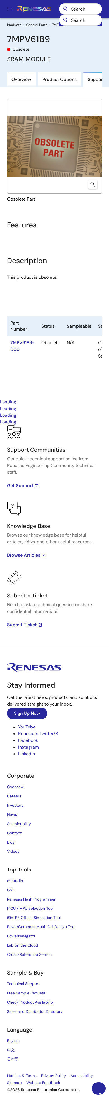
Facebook (28, 740)
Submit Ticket (22, 625)
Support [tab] (96, 79)
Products (14, 25)
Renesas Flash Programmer (31, 899)
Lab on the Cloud (22, 945)
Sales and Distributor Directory (35, 1011)
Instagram (28, 747)
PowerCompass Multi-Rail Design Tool (41, 926)
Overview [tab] (21, 79)
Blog (11, 842)
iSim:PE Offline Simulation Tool (34, 917)
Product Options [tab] (59, 79)
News (12, 814)
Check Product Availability (30, 1002)
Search (80, 9)
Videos (13, 851)
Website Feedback (43, 1082)
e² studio (15, 880)
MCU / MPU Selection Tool (30, 908)
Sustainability (19, 823)
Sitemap (14, 1082)
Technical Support (23, 983)
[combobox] (80, 20)
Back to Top (102, 1093)
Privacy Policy (53, 1075)
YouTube (26, 727)
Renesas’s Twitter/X (38, 734)
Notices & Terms (22, 1075)
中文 (11, 1049)
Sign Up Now (27, 713)
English (13, 1040)
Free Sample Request (26, 992)
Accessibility (81, 1075)
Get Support (20, 486)
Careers (14, 796)
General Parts (36, 25)
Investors (15, 805)
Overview (15, 786)
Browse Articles (23, 555)
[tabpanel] (54, 535)
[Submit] (65, 20)
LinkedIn (26, 754)
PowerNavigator (21, 936)
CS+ (10, 889)
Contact (14, 832)
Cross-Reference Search (29, 954)
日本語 (13, 1059)
